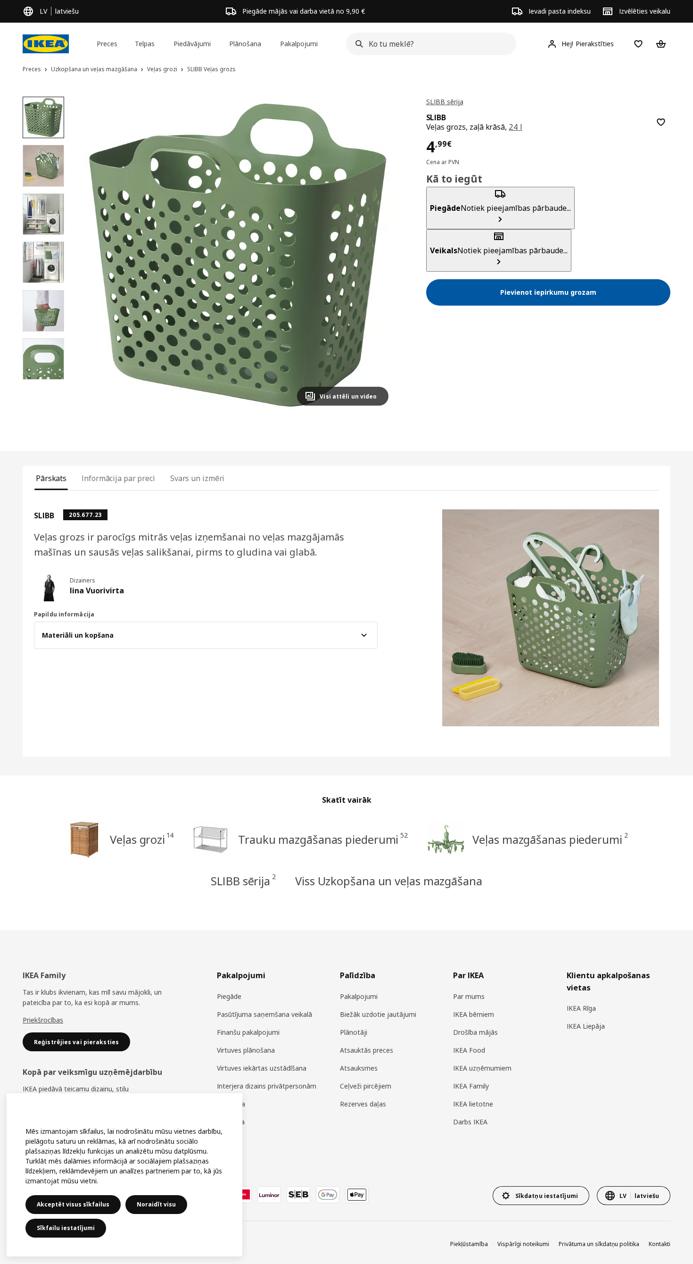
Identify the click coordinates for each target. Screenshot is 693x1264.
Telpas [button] (145, 43)
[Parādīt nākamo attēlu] (377, 254)
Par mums (469, 996)
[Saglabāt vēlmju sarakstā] (661, 122)
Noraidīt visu (156, 1204)
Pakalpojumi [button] (299, 43)
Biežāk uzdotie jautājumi (378, 1014)
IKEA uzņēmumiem (482, 1068)
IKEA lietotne (473, 1103)
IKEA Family (471, 1085)
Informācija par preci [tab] (118, 478)
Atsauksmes (359, 1068)
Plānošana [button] (245, 43)
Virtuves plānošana (246, 1050)
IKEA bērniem (473, 1014)
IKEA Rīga (581, 1008)
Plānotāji (353, 1032)
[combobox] (428, 44)
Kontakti (659, 1244)
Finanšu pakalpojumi (248, 1032)
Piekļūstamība (469, 1244)
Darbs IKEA (470, 1121)
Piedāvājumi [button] (192, 43)
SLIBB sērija (444, 101)
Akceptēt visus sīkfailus (73, 1204)
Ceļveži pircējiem (365, 1085)
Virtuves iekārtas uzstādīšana (261, 1068)
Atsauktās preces (366, 1050)
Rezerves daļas (363, 1103)
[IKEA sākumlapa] (46, 43)
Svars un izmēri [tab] (197, 478)
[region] (237, 255)
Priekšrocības (43, 1019)
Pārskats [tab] (51, 478)
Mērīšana (231, 1103)
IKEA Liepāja (586, 1026)
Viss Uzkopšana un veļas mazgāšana (388, 881)
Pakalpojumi (359, 996)
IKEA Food (469, 1050)
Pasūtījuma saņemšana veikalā (264, 1014)
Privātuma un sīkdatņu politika (599, 1244)
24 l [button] (515, 127)
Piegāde (229, 996)
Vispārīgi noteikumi (523, 1244)
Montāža (231, 1121)
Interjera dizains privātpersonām (266, 1085)
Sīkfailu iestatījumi (66, 1228)
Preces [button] (107, 43)
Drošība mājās (475, 1032)
